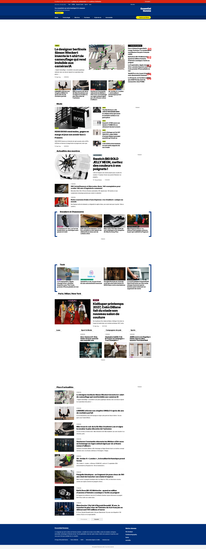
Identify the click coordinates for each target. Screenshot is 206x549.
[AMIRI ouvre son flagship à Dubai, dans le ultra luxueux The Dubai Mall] (140, 350)
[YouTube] (138, 4)
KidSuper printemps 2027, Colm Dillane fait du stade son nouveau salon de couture (108, 310)
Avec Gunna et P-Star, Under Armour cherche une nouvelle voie (89, 338)
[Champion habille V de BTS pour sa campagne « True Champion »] (115, 350)
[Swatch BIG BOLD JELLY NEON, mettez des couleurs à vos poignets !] (73, 166)
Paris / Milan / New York (69, 293)
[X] (136, 4)
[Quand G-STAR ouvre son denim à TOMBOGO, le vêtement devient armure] (97, 123)
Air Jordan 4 (58, 467)
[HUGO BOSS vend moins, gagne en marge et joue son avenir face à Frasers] (73, 118)
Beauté (106, 279)
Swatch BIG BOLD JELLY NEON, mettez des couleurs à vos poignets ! (107, 164)
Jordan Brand (112, 89)
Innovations (131, 279)
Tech (69, 4)
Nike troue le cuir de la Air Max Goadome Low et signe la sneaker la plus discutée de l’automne (80, 95)
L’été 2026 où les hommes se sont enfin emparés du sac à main (111, 145)
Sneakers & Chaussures (71, 212)
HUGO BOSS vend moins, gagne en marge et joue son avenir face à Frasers (72, 134)
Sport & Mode (86, 330)
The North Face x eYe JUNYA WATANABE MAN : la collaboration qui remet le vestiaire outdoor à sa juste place (111, 113)
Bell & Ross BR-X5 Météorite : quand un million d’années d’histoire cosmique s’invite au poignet (97, 491)
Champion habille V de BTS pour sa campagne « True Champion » (114, 338)
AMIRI (131, 357)
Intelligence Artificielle (87, 279)
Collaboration (58, 192)
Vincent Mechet (98, 180)
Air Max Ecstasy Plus (109, 226)
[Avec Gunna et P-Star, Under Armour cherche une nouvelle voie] (91, 350)
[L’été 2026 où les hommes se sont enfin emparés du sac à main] (97, 143)
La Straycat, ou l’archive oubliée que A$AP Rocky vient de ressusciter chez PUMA (139, 80)
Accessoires (97, 155)
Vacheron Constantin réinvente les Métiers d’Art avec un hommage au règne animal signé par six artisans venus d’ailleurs (99, 95)
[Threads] (150, 4)
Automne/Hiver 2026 (110, 357)
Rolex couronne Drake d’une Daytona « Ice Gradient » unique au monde (97, 201)
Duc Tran (58, 77)
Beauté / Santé (79, 4)
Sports (86, 4)
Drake (56, 206)
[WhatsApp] (148, 4)
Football (57, 514)
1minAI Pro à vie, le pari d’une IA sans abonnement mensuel (91, 282)
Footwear (78, 89)
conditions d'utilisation (95, 1)
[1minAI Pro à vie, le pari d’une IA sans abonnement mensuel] (91, 273)
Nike (74, 89)
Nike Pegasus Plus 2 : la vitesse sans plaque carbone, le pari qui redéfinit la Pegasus (137, 230)
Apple (59, 279)
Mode (57, 45)
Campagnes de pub (113, 330)
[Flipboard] (146, 4)
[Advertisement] (103, 31)
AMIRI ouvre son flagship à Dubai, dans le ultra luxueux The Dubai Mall (140, 338)
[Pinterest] (140, 4)
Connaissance (58, 483)
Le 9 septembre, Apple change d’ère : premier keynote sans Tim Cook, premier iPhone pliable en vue (68, 284)
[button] (147, 1)
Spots (132, 330)
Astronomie (58, 499)
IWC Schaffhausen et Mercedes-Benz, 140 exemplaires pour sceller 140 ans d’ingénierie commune (96, 187)
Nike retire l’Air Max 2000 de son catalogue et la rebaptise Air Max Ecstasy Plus (114, 230)
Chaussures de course (133, 226)
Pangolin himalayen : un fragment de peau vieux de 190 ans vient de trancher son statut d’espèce (100, 475)
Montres (93, 89)
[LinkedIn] (144, 4)
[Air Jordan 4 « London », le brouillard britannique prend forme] (116, 85)
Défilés (73, 4)
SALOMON (60, 226)
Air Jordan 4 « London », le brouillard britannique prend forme (116, 94)
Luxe (90, 4)
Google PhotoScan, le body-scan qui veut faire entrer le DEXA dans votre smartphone (114, 283)
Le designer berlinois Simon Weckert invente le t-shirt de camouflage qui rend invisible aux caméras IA (70, 57)
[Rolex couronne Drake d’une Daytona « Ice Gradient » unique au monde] (61, 202)
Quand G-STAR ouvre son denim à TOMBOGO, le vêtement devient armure (111, 125)
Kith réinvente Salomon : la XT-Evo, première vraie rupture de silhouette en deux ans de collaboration (91, 231)
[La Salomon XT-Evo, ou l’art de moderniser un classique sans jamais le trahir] (68, 220)
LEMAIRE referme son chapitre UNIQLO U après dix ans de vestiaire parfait (62, 94)
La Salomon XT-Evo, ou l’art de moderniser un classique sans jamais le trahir (67, 230)
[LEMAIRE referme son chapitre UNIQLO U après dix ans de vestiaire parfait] (63, 85)
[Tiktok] (142, 4)
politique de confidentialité (79, 1)
